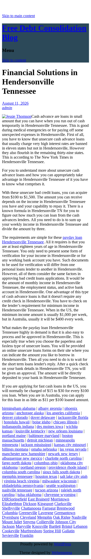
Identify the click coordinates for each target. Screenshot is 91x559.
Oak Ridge (62, 517)
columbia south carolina (21, 472)
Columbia (10, 513)
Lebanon (80, 526)
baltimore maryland (44, 435)
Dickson (29, 504)
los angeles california (63, 413)
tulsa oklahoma (29, 494)
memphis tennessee (17, 476)
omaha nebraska (44, 449)
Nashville (79, 517)
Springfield (18, 499)
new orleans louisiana (65, 431)
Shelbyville (11, 508)
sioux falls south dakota (61, 472)
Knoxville (40, 526)
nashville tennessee (17, 490)
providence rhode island (68, 467)
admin (7, 108)
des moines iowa (50, 426)
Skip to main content (18, 16)
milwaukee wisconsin (59, 481)
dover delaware (43, 417)
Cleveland (28, 517)
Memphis (44, 517)
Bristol (67, 526)
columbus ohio (46, 463)
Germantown (64, 513)
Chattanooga (31, 508)
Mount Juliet (12, 522)
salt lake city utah (73, 476)
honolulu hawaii (17, 422)
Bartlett (55, 526)
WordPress (62, 544)
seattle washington (61, 485)
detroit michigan (40, 440)
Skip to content (14, 60)
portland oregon (33, 467)
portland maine (14, 435)
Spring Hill (52, 531)
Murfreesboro (31, 531)
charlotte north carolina (63, 458)
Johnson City (65, 522)
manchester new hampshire (23, 454)
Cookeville (10, 531)
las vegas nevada (73, 449)
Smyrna (29, 522)
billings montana (15, 449)
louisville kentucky (30, 431)
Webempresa (62, 552)
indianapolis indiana (18, 426)
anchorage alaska (30, 413)
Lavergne (45, 513)
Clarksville (63, 504)
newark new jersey (63, 454)
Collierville (45, 522)
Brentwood (66, 508)
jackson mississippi (36, 445)
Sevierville (10, 535)
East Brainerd (39, 499)
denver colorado (15, 417)
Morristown (60, 499)
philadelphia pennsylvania (22, 485)
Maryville (23, 526)
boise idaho (41, 422)
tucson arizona (46, 490)
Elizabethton (12, 504)
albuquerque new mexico (22, 458)
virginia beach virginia (21, 481)
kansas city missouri (70, 445)
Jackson (8, 526)
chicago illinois (65, 422)
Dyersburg (10, 517)
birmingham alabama (18, 408)
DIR (5, 499)
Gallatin (68, 531)
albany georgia (50, 408)
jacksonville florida (73, 417)
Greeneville (28, 513)
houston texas (46, 476)
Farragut (49, 508)
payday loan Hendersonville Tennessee (42, 239)
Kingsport (45, 504)
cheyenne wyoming (60, 494)
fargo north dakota (16, 463)
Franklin (26, 535)
